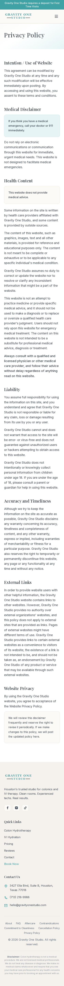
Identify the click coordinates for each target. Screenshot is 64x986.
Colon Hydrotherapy (17, 830)
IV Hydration (12, 837)
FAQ (18, 923)
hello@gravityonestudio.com (28, 905)
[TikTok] (25, 807)
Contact (9, 857)
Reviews (9, 850)
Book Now (11, 864)
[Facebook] (7, 807)
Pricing (8, 843)
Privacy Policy (32, 932)
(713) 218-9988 (20, 897)
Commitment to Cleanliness (19, 928)
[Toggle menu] (56, 16)
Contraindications (49, 923)
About (8, 923)
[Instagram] (16, 807)
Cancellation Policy (49, 928)
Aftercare (30, 923)
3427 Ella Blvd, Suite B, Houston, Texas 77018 (31, 888)
